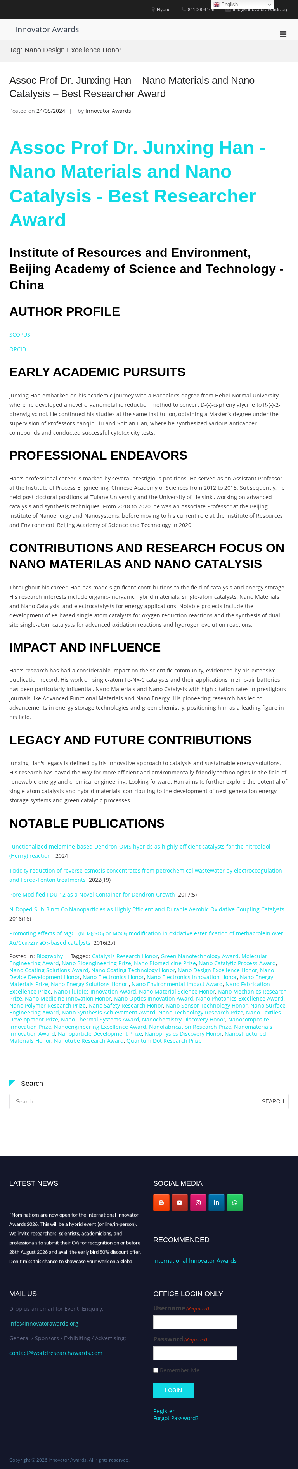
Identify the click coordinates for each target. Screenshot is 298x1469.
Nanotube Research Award (89, 1040)
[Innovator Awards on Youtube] (180, 1202)
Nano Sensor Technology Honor (207, 1005)
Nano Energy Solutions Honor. (90, 984)
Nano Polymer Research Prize (47, 1005)
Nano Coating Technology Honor (133, 970)
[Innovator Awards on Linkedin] (216, 1202)
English (229, 4)
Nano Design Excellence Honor (217, 970)
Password (180, 1339)
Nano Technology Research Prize (200, 1012)
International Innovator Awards (195, 1260)
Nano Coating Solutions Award (48, 970)
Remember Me (179, 1370)
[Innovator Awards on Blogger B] (161, 1202)
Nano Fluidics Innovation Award (95, 991)
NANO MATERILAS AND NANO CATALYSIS (135, 564)
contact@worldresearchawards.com (55, 1353)
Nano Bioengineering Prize (96, 963)
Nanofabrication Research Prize (190, 1026)
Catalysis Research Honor (125, 956)
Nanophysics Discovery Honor (183, 1033)
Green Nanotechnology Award (200, 956)
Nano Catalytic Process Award (237, 963)
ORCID (19, 349)
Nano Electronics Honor (113, 977)
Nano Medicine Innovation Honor (68, 998)
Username (181, 1308)
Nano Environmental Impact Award (177, 984)
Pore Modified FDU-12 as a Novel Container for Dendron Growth (92, 894)
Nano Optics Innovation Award (153, 998)
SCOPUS (19, 334)
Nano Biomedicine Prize (165, 963)
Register (164, 1411)
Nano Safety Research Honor (125, 1005)
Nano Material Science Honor (177, 991)
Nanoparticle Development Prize (100, 1033)
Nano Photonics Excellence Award (240, 998)
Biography (49, 956)
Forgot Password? (175, 1418)
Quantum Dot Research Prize (164, 1040)
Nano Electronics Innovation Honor (192, 977)
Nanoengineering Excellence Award (100, 1026)
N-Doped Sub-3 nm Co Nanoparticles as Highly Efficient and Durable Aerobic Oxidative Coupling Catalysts (146, 909)
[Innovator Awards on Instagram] (198, 1202)
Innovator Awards (47, 29)
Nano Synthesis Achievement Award (109, 1012)
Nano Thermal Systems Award (100, 1019)
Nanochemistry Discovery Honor (183, 1019)
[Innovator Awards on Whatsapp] (235, 1202)
